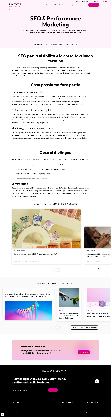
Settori (46, 5)
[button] (57, 270)
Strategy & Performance (25, 9)
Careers (105, 1)
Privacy (97, 412)
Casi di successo (64, 5)
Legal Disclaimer (89, 412)
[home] (15, 5)
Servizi (40, 5)
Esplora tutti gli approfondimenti (84, 327)
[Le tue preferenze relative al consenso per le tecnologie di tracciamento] (2, 414)
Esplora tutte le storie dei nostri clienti (82, 270)
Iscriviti (53, 390)
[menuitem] (97, 381)
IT (105, 5)
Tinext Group (85, 1)
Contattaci (94, 5)
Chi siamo (77, 1)
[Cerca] (72, 5)
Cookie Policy (79, 412)
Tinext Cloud (96, 1)
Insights (53, 5)
